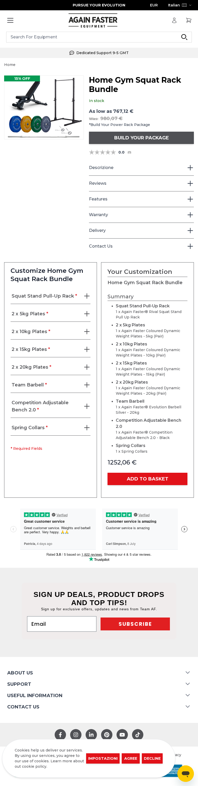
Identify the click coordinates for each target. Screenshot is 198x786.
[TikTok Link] (137, 734)
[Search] (184, 37)
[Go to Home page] (93, 20)
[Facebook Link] (60, 734)
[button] (44, 107)
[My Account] (174, 20)
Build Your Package (141, 138)
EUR (154, 5)
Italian (174, 5)
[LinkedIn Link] (91, 734)
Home (9, 64)
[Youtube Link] (122, 734)
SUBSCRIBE (135, 624)
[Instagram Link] (75, 734)
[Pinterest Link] (106, 734)
